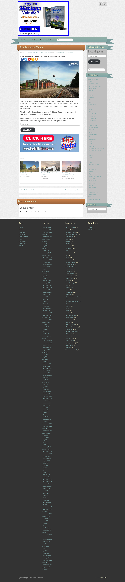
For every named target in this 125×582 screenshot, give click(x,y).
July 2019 (45, 407)
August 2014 (46, 541)
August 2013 (46, 567)
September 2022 (47, 320)
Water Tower (92, 194)
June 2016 (45, 493)
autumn (90, 81)
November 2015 (47, 509)
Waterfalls (91, 197)
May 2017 (45, 467)
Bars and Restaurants (94, 86)
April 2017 (45, 470)
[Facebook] (22, 59)
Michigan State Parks (94, 150)
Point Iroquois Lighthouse (73, 190)
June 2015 (45, 521)
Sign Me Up (28, 129)
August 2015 (46, 516)
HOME (22, 40)
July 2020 (45, 380)
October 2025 (46, 234)
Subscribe (94, 61)
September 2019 (47, 403)
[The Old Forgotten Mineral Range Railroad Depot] (71, 166)
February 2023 (46, 308)
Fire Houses (92, 111)
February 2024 (46, 280)
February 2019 (46, 419)
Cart (20, 230)
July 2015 (45, 518)
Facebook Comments (26, 212)
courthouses (92, 104)
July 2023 (45, 297)
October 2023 (46, 290)
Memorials (91, 146)
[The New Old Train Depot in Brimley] (50, 166)
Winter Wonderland (94, 199)
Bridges (90, 90)
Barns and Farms (93, 83)
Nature (90, 157)
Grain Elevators (92, 125)
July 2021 (45, 352)
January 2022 (46, 338)
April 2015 (45, 525)
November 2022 (47, 315)
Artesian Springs (93, 79)
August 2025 (46, 239)
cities (89, 102)
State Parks (91, 183)
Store (21, 239)
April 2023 (45, 303)
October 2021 (46, 345)
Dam (89, 107)
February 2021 (46, 364)
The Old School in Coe (28, 190)
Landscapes (92, 139)
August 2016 (46, 488)
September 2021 (47, 347)
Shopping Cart (23, 236)
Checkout (22, 232)
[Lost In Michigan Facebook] (101, 4)
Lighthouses (92, 144)
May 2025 (45, 246)
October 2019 (46, 400)
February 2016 (46, 502)
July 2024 (45, 269)
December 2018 (47, 424)
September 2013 (47, 564)
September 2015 (47, 514)
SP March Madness (94, 180)
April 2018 (45, 442)
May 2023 (45, 301)
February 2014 (46, 555)
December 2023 (47, 285)
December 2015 (47, 507)
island (90, 137)
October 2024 (46, 262)
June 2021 (45, 354)
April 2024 (45, 276)
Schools (90, 171)
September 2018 (47, 430)
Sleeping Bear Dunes (94, 176)
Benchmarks (92, 88)
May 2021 (45, 357)
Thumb (90, 185)
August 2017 (46, 460)
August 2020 (46, 377)
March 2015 (45, 527)
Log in (90, 227)
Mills (89, 153)
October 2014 (46, 537)
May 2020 (45, 384)
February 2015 (46, 530)
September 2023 (47, 292)
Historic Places (92, 130)
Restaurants (92, 169)
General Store (92, 116)
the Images (35, 40)
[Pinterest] (29, 59)
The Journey (51, 40)
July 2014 (45, 544)
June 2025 (45, 243)
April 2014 (45, 551)
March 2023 (45, 306)
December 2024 (47, 257)
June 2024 (45, 271)
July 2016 (45, 491)
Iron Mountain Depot (31, 47)
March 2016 (45, 500)
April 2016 (45, 497)
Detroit (90, 109)
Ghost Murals (92, 118)
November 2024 (47, 259)
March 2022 (45, 333)
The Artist (43, 40)
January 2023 (46, 310)
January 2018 (46, 449)
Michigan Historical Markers (96, 148)
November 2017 (47, 454)
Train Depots (60, 52)
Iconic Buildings (92, 134)
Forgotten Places (93, 113)
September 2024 (47, 264)
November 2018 (47, 426)
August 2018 (46, 433)
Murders (90, 155)
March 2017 (45, 472)
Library (90, 141)
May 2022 (45, 329)
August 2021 (46, 350)
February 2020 (46, 391)
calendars (91, 93)
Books (28, 40)
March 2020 (45, 389)
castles (90, 95)
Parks (90, 160)
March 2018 (45, 444)
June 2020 (45, 382)
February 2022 (46, 336)
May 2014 (45, 548)
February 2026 (46, 227)
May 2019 (45, 412)
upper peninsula (69, 52)
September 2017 (47, 458)
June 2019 (45, 410)
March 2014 (45, 553)
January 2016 (46, 504)
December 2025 (47, 230)
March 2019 (45, 417)
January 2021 (46, 366)
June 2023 (45, 299)
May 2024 (45, 273)
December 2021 (47, 340)
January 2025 (46, 255)
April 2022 (45, 331)
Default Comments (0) (40, 212)
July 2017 (45, 463)
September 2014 (47, 539)
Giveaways (91, 123)
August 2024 (46, 266)
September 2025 (47, 236)
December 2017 (47, 451)
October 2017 (46, 456)
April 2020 (45, 387)
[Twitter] (25, 59)
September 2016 (47, 486)
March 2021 (45, 361)
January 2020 (46, 393)
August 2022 (46, 322)
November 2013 (47, 560)
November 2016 (47, 481)
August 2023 (46, 294)
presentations (92, 167)
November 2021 (47, 343)
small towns (91, 178)
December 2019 (47, 396)
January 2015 (46, 532)
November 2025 (47, 232)
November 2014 (47, 534)
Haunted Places (93, 127)
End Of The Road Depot (27, 173)
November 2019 (47, 398)
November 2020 (47, 370)
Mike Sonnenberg (46, 52)
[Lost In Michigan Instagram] (105, 4)
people (90, 162)
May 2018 (45, 440)
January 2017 (46, 477)
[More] (36, 59)
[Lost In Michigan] (43, 18)
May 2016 (45, 495)
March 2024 (45, 278)
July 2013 (45, 569)
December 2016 (47, 479)
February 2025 (46, 253)
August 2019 (46, 405)
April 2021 (45, 359)
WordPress (91, 230)
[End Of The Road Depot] (29, 166)
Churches (91, 100)
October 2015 (46, 511)
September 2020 (47, 375)
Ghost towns (92, 120)
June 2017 (45, 465)
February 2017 (46, 474)
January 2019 (46, 421)
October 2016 (46, 484)
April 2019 (45, 414)
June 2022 (45, 326)
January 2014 (46, 558)
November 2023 (47, 287)
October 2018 (46, 428)
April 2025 (45, 248)
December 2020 (47, 368)
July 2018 (45, 435)
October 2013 (46, 562)
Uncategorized (92, 190)
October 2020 (46, 373)
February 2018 (46, 447)
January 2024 (46, 283)
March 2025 (45, 250)
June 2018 (45, 437)
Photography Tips (93, 164)
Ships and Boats (93, 174)
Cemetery (91, 97)
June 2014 (45, 546)
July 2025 (45, 241)
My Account (22, 234)
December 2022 (47, 313)
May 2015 (45, 523)
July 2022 (45, 324)
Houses (90, 132)
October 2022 (46, 317)
